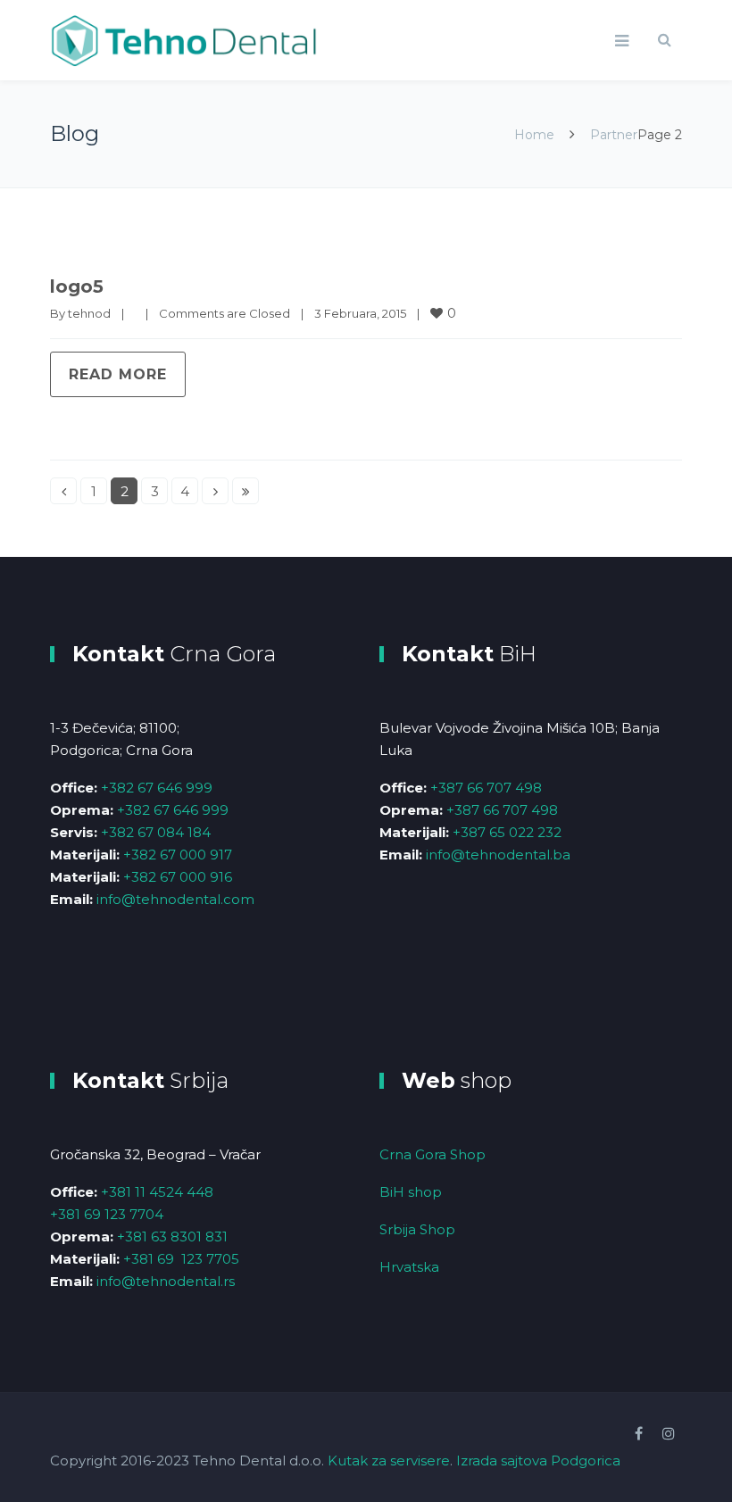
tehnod (89, 313)
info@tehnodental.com (175, 899)
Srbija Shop (417, 1229)
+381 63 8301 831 (172, 1236)
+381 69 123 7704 (106, 1214)
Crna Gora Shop (432, 1154)
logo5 (77, 286)
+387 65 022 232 (507, 832)
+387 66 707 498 (486, 787)
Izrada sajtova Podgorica (538, 1460)
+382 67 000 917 (177, 854)
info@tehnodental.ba (498, 854)
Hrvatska (409, 1266)
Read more (118, 374)
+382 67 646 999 (156, 787)
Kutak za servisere (389, 1460)
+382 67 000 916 (177, 876)
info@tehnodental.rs (165, 1281)
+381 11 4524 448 (157, 1191)
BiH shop (410, 1191)
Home (534, 135)
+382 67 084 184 (156, 832)
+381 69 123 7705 (181, 1258)
